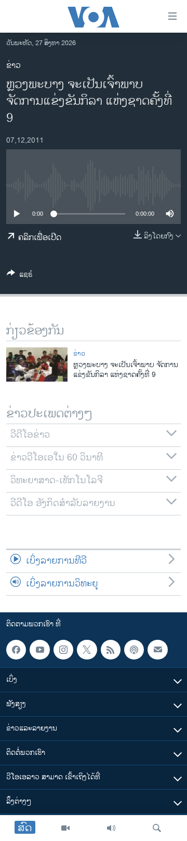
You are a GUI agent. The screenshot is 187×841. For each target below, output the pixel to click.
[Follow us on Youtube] (39, 650)
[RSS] (111, 650)
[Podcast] (134, 650)
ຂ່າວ (13, 66)
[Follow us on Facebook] (16, 650)
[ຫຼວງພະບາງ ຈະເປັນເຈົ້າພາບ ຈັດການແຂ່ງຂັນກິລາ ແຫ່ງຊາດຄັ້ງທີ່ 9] (37, 364)
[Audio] (111, 828)
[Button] (20, 276)
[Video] (65, 828)
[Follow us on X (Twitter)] (87, 650)
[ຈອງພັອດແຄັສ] (157, 650)
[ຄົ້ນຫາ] (156, 828)
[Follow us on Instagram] (63, 650)
